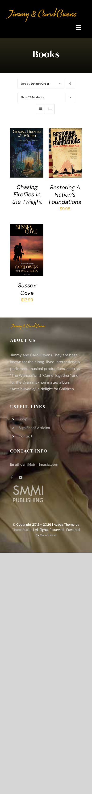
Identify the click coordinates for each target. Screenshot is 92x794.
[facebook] (12, 477)
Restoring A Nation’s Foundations (65, 195)
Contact (25, 436)
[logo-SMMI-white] (28, 486)
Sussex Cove (27, 289)
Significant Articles (34, 427)
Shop (23, 419)
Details (20, 159)
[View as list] (49, 109)
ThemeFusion (22, 530)
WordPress (48, 535)
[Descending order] (70, 83)
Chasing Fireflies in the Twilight (27, 194)
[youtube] (20, 477)
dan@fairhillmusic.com (39, 464)
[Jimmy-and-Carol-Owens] (41, 10)
